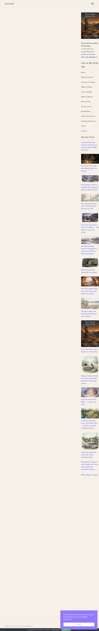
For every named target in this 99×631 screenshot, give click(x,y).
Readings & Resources (88, 121)
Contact (84, 131)
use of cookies (56, 630)
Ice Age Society (86, 106)
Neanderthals (85, 111)
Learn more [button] (67, 619)
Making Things (86, 87)
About (83, 126)
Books (83, 72)
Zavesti (9, 3)
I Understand (66, 629)
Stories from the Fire (88, 116)
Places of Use (85, 101)
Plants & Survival (87, 77)
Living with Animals (88, 82)
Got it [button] (79, 624)
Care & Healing (86, 92)
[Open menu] (92, 3)
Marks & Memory (87, 97)
